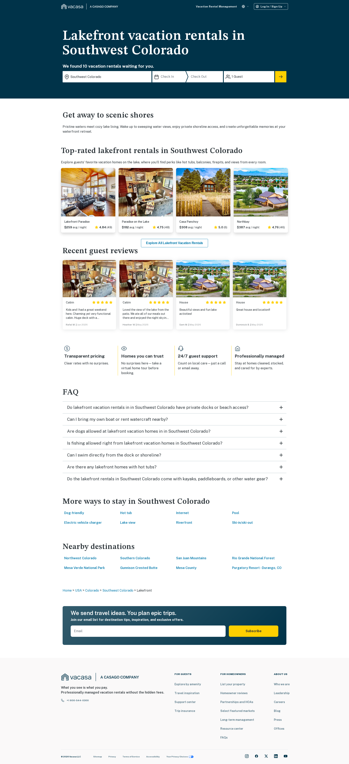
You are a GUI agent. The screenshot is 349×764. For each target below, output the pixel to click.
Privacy (112, 756)
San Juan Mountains (191, 558)
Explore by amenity (187, 684)
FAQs (224, 737)
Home (67, 590)
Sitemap (97, 756)
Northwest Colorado (80, 558)
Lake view (128, 523)
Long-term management (237, 719)
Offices (279, 728)
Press (278, 719)
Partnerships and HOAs (236, 702)
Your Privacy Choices (177, 756)
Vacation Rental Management (216, 6)
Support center (185, 702)
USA (78, 590)
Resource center (231, 728)
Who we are (282, 684)
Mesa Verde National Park (84, 568)
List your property (232, 684)
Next (112, 194)
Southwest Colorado (117, 590)
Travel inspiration (187, 693)
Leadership (282, 693)
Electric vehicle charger (83, 523)
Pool (235, 513)
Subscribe (254, 631)
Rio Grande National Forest (253, 558)
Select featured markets (237, 711)
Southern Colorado (135, 558)
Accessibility (153, 756)
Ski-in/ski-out (242, 523)
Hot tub (126, 513)
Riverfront (184, 523)
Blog (277, 711)
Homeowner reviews (234, 693)
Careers (279, 702)
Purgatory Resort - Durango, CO (257, 568)
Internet (182, 513)
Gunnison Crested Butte (139, 568)
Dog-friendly (74, 513)
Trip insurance (184, 711)
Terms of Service (131, 756)
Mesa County (186, 568)
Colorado (92, 590)
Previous (64, 194)
